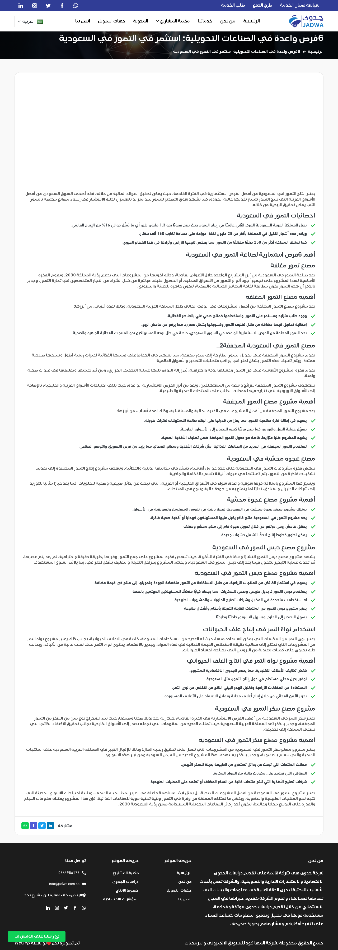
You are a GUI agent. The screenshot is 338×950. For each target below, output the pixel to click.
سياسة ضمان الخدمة (300, 5)
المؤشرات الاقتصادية (121, 899)
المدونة (140, 21)
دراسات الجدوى (125, 881)
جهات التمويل (111, 21)
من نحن (228, 21)
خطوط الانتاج (127, 890)
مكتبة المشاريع (175, 21)
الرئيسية (251, 21)
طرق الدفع (262, 5)
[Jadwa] (306, 21)
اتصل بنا (82, 21)
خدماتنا (205, 21)
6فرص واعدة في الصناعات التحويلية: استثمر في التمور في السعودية (191, 38)
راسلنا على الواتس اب (35, 936)
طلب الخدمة (233, 5)
